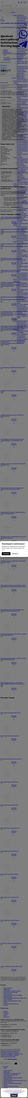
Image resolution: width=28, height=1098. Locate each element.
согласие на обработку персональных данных (16, 1093)
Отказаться (15, 553)
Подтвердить (6, 553)
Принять (14, 1095)
